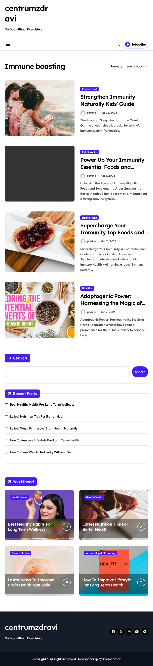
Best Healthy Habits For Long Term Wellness (42, 404)
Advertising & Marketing (100, 553)
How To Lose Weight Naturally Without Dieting (43, 452)
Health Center (94, 497)
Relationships (90, 152)
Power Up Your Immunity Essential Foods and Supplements (112, 166)
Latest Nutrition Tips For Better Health (38, 416)
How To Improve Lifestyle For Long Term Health (44, 440)
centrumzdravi (31, 627)
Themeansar (111, 659)
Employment (89, 89)
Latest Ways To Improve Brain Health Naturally (43, 428)
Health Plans (89, 217)
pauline (91, 112)
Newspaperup (88, 659)
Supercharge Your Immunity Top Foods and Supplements (112, 232)
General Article (20, 553)
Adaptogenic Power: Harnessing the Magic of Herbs (111, 303)
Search (20, 357)
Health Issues (19, 497)
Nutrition (87, 288)
